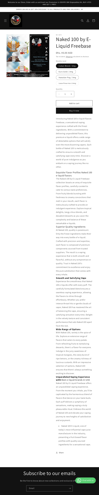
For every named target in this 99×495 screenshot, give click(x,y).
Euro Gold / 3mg (66, 72)
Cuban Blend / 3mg (67, 66)
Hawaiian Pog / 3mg (67, 77)
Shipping (69, 56)
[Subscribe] (70, 488)
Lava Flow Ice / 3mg (69, 84)
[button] (5, 20)
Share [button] (61, 452)
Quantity (59, 89)
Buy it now (74, 110)
